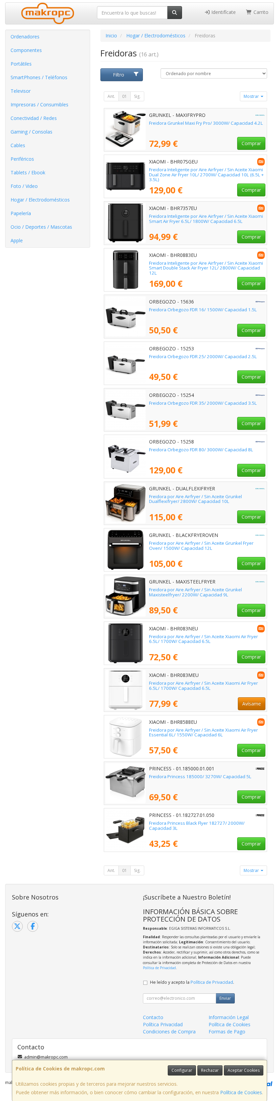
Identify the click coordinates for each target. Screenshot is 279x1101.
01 (124, 96)
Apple (17, 240)
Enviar (225, 998)
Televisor (21, 91)
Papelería (21, 213)
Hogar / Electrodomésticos (40, 199)
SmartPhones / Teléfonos (39, 77)
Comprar (251, 143)
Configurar (181, 1070)
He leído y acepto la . (192, 982)
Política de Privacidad (159, 967)
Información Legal (229, 1017)
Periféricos (22, 159)
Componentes (26, 50)
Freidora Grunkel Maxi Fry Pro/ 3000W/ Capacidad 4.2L (206, 123)
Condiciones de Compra (169, 1031)
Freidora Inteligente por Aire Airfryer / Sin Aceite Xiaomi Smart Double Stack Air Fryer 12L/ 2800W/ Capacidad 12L (206, 268)
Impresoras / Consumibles (39, 104)
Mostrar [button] (252, 96)
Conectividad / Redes (34, 118)
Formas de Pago (227, 1031)
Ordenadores (25, 36)
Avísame (251, 703)
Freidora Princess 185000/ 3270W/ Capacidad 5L (200, 776)
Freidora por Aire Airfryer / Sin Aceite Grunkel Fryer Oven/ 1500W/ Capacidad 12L (201, 545)
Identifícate (223, 12)
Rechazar (210, 1070)
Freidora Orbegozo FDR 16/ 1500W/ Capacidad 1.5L (203, 310)
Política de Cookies (241, 1092)
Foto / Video (24, 186)
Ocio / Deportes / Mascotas (41, 227)
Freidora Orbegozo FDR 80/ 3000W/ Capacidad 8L (201, 450)
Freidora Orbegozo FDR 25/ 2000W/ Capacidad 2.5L (203, 356)
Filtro (118, 74)
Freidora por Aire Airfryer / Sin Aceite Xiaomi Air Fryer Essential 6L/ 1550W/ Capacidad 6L (203, 732)
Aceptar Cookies (244, 1070)
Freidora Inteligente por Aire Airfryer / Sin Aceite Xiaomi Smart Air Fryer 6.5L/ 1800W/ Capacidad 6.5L (206, 218)
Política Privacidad (163, 1024)
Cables (18, 145)
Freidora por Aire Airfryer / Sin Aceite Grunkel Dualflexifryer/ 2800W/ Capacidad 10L (195, 499)
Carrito (260, 12)
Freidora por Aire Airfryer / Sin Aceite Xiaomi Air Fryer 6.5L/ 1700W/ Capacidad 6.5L (203, 639)
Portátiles (21, 63)
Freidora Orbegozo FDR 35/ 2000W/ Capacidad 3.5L (203, 403)
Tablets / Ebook (28, 172)
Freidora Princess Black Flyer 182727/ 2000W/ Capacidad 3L (197, 825)
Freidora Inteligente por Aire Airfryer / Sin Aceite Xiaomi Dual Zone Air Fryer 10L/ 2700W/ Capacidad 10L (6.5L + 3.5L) (206, 174)
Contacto (153, 1017)
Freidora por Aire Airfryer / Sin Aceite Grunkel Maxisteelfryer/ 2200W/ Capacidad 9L (195, 592)
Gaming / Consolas (31, 131)
